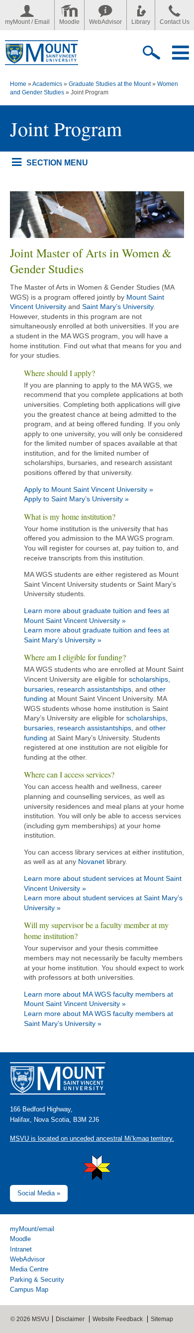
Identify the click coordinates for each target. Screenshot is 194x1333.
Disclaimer (70, 1319)
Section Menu (57, 162)
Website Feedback (118, 1319)
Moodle (69, 21)
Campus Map (29, 1289)
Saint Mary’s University (117, 307)
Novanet (92, 861)
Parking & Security (37, 1279)
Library (140, 21)
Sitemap (162, 1319)
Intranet (21, 1249)
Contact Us (175, 21)
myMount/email (32, 1229)
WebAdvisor (105, 21)
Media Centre (29, 1269)
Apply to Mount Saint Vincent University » (88, 489)
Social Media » (38, 1193)
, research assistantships (92, 689)
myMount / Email (27, 21)
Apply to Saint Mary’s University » (76, 499)
